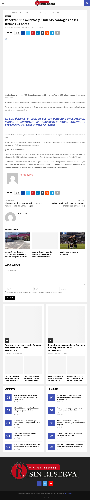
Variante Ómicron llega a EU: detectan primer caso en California (68, 205)
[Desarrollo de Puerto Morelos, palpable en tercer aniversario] (14, 365)
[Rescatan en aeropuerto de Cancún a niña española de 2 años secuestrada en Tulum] (23, 324)
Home (31, 498)
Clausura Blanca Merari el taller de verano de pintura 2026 (26, 434)
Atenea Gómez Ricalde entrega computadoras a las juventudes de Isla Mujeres (27, 423)
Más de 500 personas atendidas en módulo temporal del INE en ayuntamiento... (26, 410)
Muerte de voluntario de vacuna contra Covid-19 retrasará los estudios (42, 254)
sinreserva (10, 27)
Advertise (43, 498)
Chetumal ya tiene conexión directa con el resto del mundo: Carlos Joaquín (23, 205)
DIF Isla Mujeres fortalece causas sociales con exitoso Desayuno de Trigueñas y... (26, 397)
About (36, 498)
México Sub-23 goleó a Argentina (69, 253)
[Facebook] (39, 483)
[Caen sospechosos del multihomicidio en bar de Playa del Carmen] (33, 365)
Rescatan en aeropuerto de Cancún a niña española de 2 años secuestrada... (23, 347)
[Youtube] (51, 483)
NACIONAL (8, 16)
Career (50, 498)
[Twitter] (45, 483)
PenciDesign (68, 493)
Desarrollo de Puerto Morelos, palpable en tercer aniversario (12, 378)
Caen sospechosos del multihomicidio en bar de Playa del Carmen (32, 378)
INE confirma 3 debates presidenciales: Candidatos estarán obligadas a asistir (15, 254)
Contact (56, 498)
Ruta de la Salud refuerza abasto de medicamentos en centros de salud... (27, 445)
